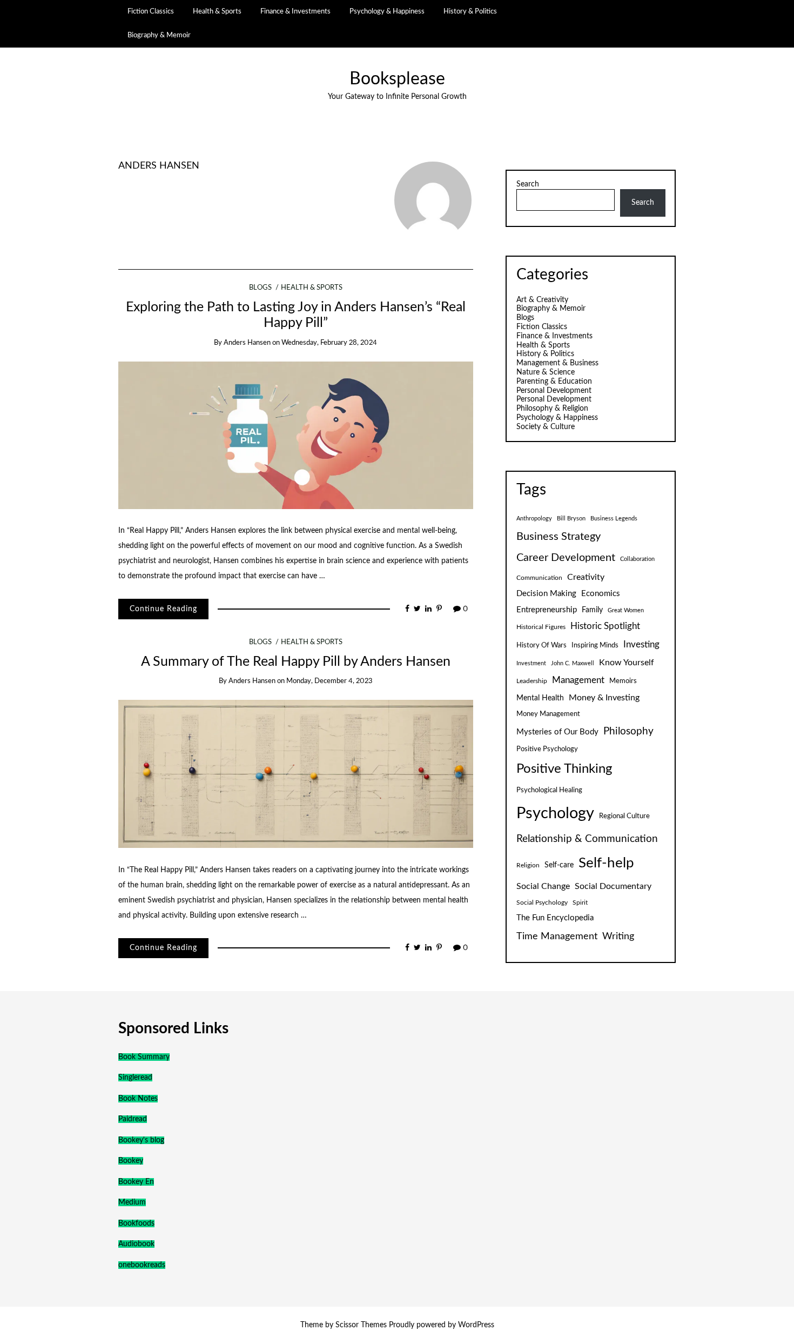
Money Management (548, 714)
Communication (539, 577)
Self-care (559, 865)
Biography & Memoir (159, 35)
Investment (531, 663)
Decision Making (546, 594)
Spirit (580, 902)
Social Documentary (613, 886)
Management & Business (557, 363)
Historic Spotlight (605, 626)
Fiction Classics (150, 11)
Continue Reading (163, 609)
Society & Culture (545, 427)
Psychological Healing (549, 790)
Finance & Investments (295, 11)
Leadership (531, 681)
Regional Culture (624, 816)
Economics (600, 594)
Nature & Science (545, 372)
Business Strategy (558, 536)
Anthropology (534, 518)
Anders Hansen (158, 165)
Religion (528, 865)
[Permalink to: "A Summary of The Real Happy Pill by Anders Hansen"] (295, 774)
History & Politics (470, 11)
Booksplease (397, 79)
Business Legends (613, 518)
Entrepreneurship (546, 610)
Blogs (260, 287)
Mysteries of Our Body (557, 732)
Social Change (543, 886)
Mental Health (540, 698)
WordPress (476, 1325)
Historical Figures (541, 627)
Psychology (555, 813)
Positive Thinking (564, 769)
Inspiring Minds (594, 645)
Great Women (626, 610)
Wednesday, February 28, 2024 (329, 342)
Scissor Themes (361, 1325)
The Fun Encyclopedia (555, 918)
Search (527, 184)
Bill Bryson (571, 518)
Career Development (565, 557)
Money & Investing (604, 697)
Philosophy (628, 731)
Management (578, 680)
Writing (618, 936)
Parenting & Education (554, 381)
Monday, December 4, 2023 (329, 681)
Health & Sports (217, 11)
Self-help (606, 863)
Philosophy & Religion (552, 408)
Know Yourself (626, 662)
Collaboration (637, 559)
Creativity (585, 577)
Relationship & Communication (587, 839)
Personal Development (553, 390)
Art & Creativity (542, 300)
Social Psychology (542, 902)
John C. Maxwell (572, 663)
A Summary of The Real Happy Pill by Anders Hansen (295, 661)
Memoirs (623, 681)
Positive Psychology (547, 749)
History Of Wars (541, 645)
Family (592, 610)
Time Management (556, 936)
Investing (641, 644)
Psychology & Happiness (387, 11)
